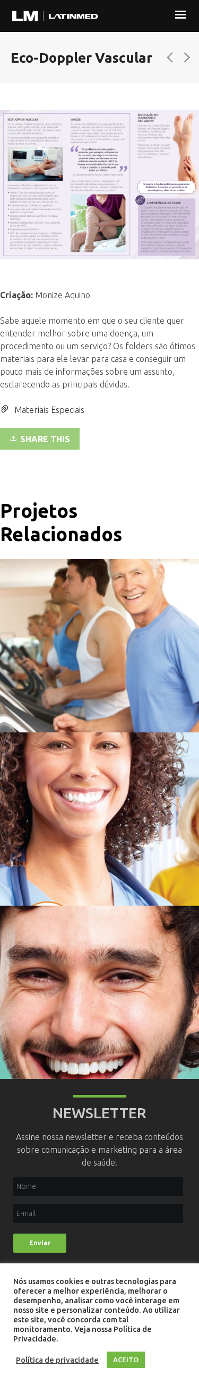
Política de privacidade (57, 1359)
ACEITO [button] (126, 1359)
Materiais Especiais (49, 410)
